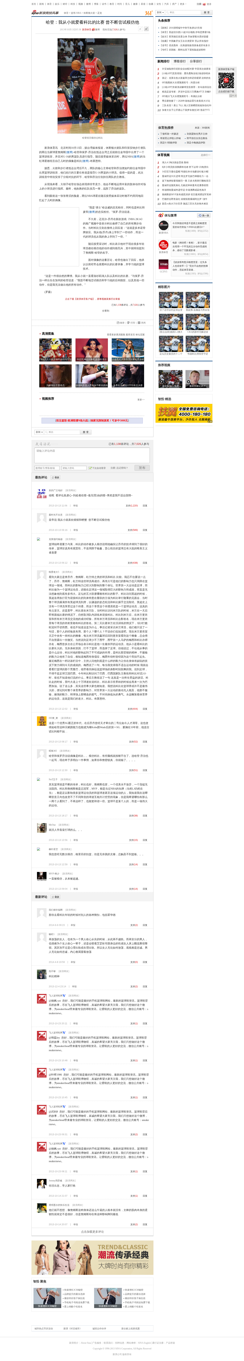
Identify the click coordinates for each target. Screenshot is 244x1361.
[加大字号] (146, 29)
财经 (65, 4)
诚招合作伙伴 (99, 1328)
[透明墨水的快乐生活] (42, 1212)
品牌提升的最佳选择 (74, 1294)
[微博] (69, 152)
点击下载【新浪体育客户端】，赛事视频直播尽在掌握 (92, 299)
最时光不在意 (56, 514)
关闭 (233, 96)
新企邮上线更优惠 (130, 1328)
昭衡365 (53, 751)
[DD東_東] (42, 725)
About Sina (86, 1343)
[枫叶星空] (38, 849)
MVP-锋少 (54, 873)
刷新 (55, 477)
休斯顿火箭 (89, 13)
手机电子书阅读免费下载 (76, 1302)
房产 (174, 4)
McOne (52, 825)
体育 (49, 4)
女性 (159, 4)
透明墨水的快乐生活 (59, 1205)
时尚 (119, 4)
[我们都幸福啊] (42, 917)
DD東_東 (53, 718)
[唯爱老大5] (42, 579)
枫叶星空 (53, 849)
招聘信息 (119, 1343)
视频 (80, 4)
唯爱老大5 (54, 572)
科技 (73, 4)
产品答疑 (170, 1343)
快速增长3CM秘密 (73, 1290)
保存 (122, 322)
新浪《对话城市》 (72, 1328)
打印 (133, 322)
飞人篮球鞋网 (56, 995)
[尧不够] (42, 978)
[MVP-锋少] (42, 880)
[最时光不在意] (42, 522)
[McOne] (42, 832)
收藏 (151, 4)
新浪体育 (86, 29)
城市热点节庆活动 (44, 1328)
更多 (182, 4)
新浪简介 (73, 1343)
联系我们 (108, 1343)
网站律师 (131, 1343)
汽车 (166, 4)
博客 (96, 4)
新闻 (41, 4)
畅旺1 (52, 934)
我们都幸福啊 (56, 910)
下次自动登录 (99, 468)
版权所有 (127, 1354)
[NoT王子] (38, 780)
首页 (33, 4)
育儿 (127, 4)
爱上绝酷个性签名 (73, 1306)
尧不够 (52, 971)
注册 (199, 4)
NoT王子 (53, 779)
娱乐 (57, 4)
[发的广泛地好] (42, 497)
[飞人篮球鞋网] (42, 1002)
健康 (135, 4)
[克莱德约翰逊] (38, 539)
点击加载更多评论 (92, 1231)
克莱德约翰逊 (56, 539)
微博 (88, 4)
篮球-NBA (76, 13)
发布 (142, 468)
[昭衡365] (42, 758)
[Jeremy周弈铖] (42, 1187)
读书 (104, 4)
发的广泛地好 (56, 490)
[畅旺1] (42, 941)
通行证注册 (158, 1343)
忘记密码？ (122, 468)
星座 (143, 4)
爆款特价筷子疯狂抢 (74, 1298)
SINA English (144, 1343)
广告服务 (96, 1343)
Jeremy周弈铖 (55, 1180)
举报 (75, 506)
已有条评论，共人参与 (128, 305)
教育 (112, 4)
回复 (145, 505)
